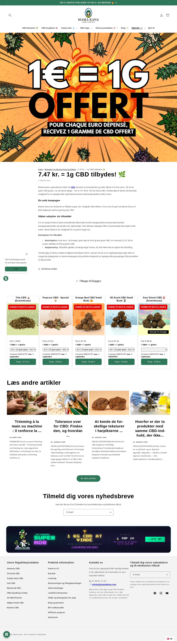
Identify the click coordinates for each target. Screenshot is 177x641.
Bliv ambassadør (56, 607)
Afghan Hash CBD (15, 603)
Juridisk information (57, 593)
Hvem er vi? (53, 568)
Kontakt (51, 573)
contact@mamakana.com (104, 584)
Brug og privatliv (56, 603)
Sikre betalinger (55, 588)
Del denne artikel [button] (49, 269)
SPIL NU (156, 539)
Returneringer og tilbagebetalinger (64, 583)
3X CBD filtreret (14, 598)
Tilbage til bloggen (90, 281)
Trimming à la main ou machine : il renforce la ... (27, 426)
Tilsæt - (23, 362)
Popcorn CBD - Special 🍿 (56, 299)
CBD (73, 187)
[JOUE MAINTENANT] (88, 539)
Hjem (40, 169)
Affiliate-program (56, 612)
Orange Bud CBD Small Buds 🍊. (88, 299)
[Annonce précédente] (8, 2)
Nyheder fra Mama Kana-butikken (60, 169)
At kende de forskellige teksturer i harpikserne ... (109, 426)
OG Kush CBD (13, 573)
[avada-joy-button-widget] (6, 634)
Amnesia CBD (13, 568)
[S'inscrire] (110, 512)
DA (171, 639)
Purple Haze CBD (15, 578)
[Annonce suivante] (169, 2)
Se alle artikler (88, 478)
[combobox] (169, 639)
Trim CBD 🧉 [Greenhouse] (23, 299)
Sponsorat (53, 617)
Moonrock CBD (14, 588)
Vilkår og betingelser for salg (62, 598)
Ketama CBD (13, 607)
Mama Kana (18, 634)
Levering (52, 578)
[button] (10, 15)
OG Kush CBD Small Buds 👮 (121, 299)
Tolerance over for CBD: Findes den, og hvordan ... (68, 428)
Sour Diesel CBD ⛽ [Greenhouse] (154, 299)
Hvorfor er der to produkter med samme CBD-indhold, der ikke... (150, 428)
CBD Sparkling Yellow (17, 593)
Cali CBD (11, 583)
